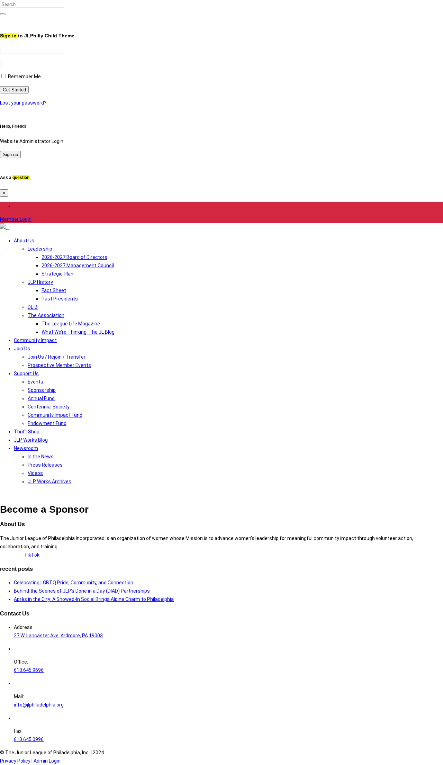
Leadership (40, 249)
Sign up (10, 154)
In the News (41, 456)
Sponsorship (42, 390)
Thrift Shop (26, 431)
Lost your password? (23, 103)
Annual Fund (41, 398)
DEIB (33, 307)
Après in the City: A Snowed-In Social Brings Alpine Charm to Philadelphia (94, 599)
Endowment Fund (47, 423)
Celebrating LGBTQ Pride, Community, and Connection (73, 582)
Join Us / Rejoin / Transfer (56, 357)
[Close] (2, 21)
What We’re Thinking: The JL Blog (78, 332)
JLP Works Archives (49, 481)
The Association (46, 315)
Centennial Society (49, 407)
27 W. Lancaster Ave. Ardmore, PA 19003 (58, 635)
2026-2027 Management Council (78, 265)
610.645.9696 (29, 670)
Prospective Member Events (59, 365)
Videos (35, 473)
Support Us (26, 373)
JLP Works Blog (31, 440)
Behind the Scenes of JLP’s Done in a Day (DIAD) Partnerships (82, 591)
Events (35, 382)
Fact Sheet (54, 290)
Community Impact (35, 340)
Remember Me (24, 76)
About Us (24, 240)
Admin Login (47, 761)
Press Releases (45, 465)
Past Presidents (60, 299)
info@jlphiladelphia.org (39, 705)
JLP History (40, 282)
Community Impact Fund (55, 415)
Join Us (22, 348)
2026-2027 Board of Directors (74, 257)
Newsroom (26, 448)
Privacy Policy (15, 761)
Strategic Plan (57, 274)
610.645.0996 (29, 739)
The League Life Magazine (71, 323)
